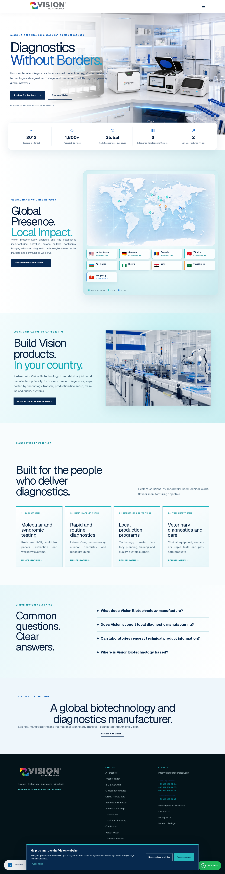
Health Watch (112, 832)
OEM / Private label (115, 796)
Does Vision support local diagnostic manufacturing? (147, 624)
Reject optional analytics (159, 857)
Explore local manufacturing (35, 401)
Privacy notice (37, 864)
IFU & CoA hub (113, 784)
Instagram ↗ (164, 817)
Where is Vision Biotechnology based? (134, 652)
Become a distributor (116, 802)
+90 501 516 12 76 (167, 799)
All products (111, 772)
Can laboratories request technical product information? (150, 638)
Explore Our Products (27, 95)
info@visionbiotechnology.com (173, 772)
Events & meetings (115, 808)
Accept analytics (184, 857)
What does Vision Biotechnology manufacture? (142, 610)
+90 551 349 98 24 (167, 790)
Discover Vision (60, 95)
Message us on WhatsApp (171, 805)
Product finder (112, 778)
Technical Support (114, 838)
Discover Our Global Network (31, 263)
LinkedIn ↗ (164, 811)
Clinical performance (115, 790)
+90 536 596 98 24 (167, 784)
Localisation (111, 814)
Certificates (111, 826)
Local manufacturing (115, 820)
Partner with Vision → (112, 734)
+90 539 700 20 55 (167, 787)
